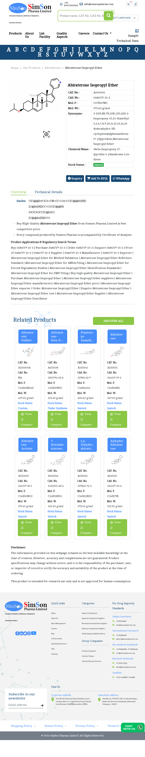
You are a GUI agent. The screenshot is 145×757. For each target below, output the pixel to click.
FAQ (52, 649)
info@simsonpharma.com (98, 4)
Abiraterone (53, 67)
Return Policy (54, 726)
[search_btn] (108, 15)
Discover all (113, 321)
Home (15, 68)
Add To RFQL (99, 178)
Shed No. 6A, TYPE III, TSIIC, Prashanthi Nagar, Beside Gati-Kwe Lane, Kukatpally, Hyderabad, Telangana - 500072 (120, 701)
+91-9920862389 (121, 635)
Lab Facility (44, 35)
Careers (84, 33)
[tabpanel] (72, 249)
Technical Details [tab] (48, 192)
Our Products (31, 67)
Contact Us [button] (101, 33)
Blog (52, 634)
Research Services (15, 22)
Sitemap (54, 654)
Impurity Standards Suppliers (93, 618)
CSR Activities (56, 639)
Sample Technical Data (127, 38)
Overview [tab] (18, 192)
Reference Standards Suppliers (93, 629)
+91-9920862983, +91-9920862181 (127, 649)
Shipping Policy (21, 726)
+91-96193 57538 (121, 663)
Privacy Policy (85, 726)
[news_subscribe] (42, 705)
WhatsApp (122, 178)
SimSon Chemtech (89, 651)
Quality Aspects (62, 35)
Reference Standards (31, 16)
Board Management (58, 623)
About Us (29, 35)
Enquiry (76, 178)
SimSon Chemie (88, 656)
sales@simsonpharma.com (126, 667)
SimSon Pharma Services (91, 661)
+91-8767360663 (121, 621)
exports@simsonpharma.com (127, 639)
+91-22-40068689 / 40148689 (125, 677)
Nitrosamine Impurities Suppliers (94, 623)
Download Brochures (58, 644)
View (28, 414)
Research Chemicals (16, 16)
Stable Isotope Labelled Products (93, 634)
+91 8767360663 (71, 4)
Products (15, 33)
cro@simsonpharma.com (125, 653)
